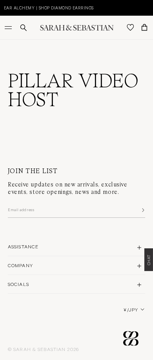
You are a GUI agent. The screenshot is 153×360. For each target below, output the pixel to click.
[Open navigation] (9, 27)
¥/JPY (131, 309)
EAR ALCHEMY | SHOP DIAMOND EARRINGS (49, 7)
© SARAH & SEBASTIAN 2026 (43, 349)
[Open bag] (144, 27)
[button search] (23, 27)
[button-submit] (142, 209)
